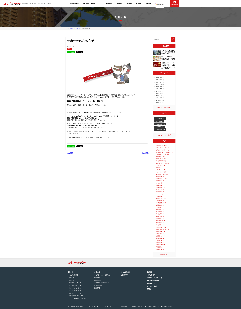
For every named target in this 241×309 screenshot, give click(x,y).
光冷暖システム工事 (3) (161, 178)
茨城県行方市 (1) (160, 233)
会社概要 (98, 277)
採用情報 (97, 288)
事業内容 (119, 3)
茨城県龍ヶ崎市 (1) (160, 244)
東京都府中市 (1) (160, 222)
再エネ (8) (165, 174)
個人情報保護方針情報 (75, 306)
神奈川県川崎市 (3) (160, 185)
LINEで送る (71, 52)
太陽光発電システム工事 (76, 296)
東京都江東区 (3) (160, 183)
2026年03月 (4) (160, 89)
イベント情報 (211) (160, 118)
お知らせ (69, 48)
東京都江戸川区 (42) (161, 161)
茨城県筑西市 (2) (160, 205)
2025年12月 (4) (160, 95)
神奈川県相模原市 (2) (161, 203)
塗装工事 (71, 277)
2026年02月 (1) (160, 91)
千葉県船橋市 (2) (160, 196)
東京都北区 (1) (159, 207)
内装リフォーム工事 (75, 283)
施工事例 (129, 3)
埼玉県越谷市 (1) (160, 238)
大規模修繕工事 (73, 275)
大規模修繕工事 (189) (161, 145)
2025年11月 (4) (160, 98)
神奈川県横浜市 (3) (160, 187)
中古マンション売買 (75, 290)
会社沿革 (98, 280)
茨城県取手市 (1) (160, 249)
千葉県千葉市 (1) (160, 247)
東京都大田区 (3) (160, 181)
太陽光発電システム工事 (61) (163, 154)
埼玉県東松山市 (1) (160, 236)
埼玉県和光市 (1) (160, 216)
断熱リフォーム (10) (161, 169)
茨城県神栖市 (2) (160, 200)
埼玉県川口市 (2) (160, 189)
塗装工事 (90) (169, 152)
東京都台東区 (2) (160, 192)
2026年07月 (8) (160, 80)
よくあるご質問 (152, 286)
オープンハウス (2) (160, 194)
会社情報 (138, 3)
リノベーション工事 (75, 285)
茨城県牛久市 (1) (160, 242)
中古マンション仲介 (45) (162, 158)
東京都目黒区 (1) (160, 218)
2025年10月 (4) (160, 100)
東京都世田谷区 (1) (160, 220)
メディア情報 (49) (160, 129)
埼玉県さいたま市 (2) (161, 198)
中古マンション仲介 (75, 288)
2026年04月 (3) (160, 86)
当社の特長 (109, 3)
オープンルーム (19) (161, 165)
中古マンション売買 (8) (161, 172)
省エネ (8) (158, 174)
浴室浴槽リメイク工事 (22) (162, 163)
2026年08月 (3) (160, 77)
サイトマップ (93, 306)
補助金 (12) (158, 167)
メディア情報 (151, 275)
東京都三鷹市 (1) (160, 225)
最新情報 (150, 272)
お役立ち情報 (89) (160, 124)
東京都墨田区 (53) (160, 156)
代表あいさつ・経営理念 (102, 275)
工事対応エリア (152, 283)
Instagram (160, 4)
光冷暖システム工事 (75, 293)
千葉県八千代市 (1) (160, 231)
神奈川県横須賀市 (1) (161, 227)
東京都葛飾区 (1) (160, 209)
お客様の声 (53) (160, 126)
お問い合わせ (174, 4)
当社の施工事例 (125, 272)
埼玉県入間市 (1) (160, 211)
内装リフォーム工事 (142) (162, 150)
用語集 (149, 289)
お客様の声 (124, 275)
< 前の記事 (69, 153)
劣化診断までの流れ (153, 280)
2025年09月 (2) (160, 102)
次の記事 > (145, 153)
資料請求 (148, 3)
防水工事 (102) (159, 152)
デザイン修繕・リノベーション (78, 298)
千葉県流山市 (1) (160, 240)
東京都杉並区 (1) (160, 214)
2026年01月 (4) (160, 93)
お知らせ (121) (159, 121)
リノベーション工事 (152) (162, 147)
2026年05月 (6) (160, 84)
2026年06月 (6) (160, 82)
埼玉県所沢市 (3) (160, 176)
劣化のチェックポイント (154, 278)
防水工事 (71, 280)
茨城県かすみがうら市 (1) (162, 229)
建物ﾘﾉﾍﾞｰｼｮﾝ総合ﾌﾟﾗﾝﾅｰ (102, 283)
